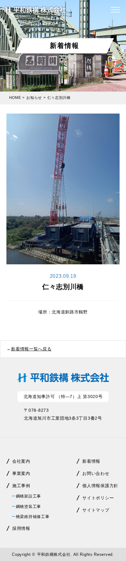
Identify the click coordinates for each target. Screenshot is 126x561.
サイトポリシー (98, 497)
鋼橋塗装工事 (28, 506)
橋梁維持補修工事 (33, 516)
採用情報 (21, 528)
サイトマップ (95, 510)
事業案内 (21, 473)
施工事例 (21, 485)
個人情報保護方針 (100, 485)
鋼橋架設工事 (28, 496)
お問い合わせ (95, 473)
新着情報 (91, 461)
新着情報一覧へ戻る (31, 348)
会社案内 (21, 461)
